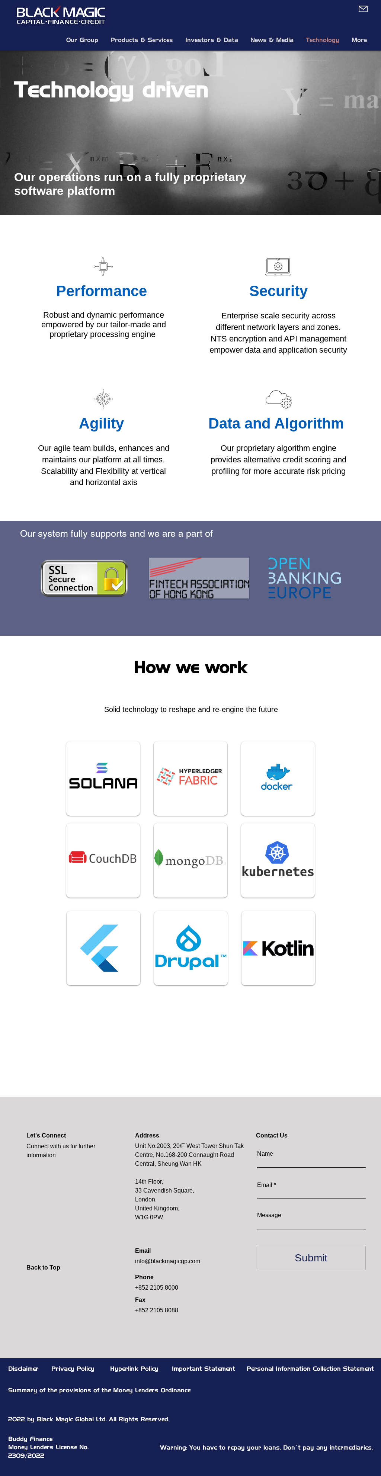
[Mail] (362, 9)
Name (265, 1154)
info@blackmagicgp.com (167, 1261)
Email (264, 1185)
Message (269, 1215)
